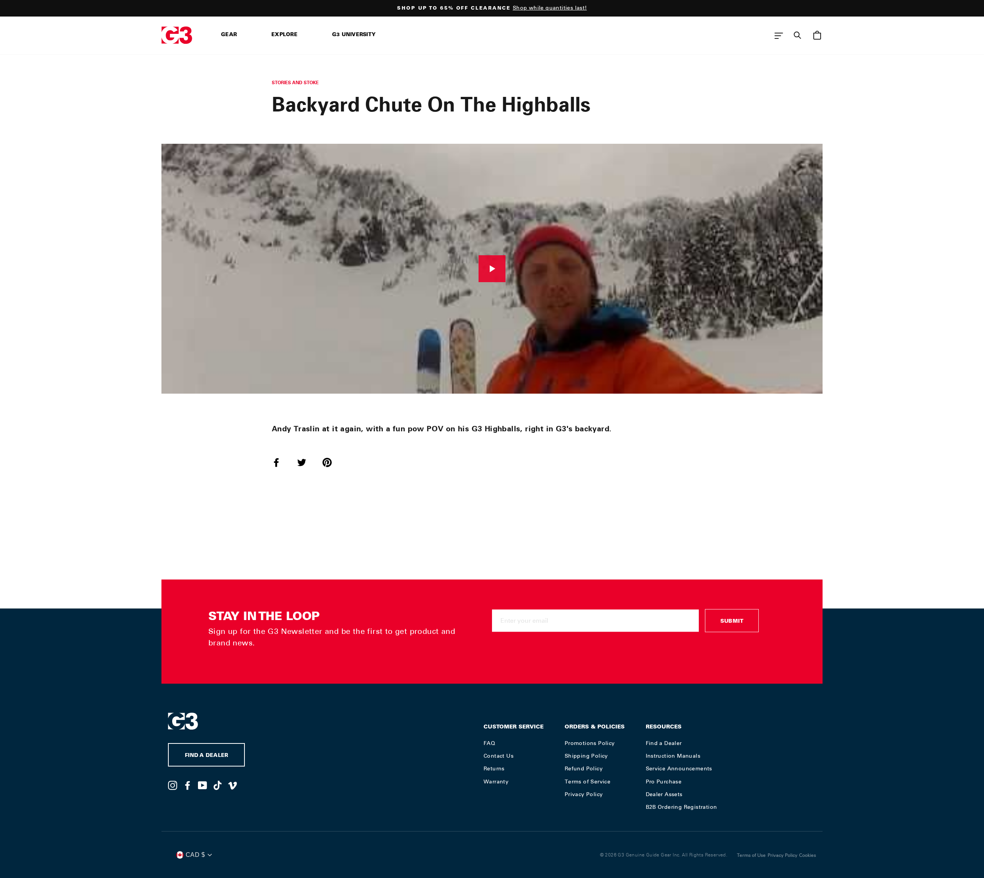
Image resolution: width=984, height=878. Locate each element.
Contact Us (499, 756)
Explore (284, 35)
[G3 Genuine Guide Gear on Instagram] (172, 785)
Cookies (807, 855)
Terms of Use (751, 855)
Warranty (496, 781)
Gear (229, 35)
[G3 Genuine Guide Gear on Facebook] (187, 785)
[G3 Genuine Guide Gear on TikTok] (217, 785)
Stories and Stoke (295, 82)
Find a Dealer (664, 743)
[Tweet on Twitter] (306, 462)
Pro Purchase (664, 781)
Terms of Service (587, 781)
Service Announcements (679, 768)
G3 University (354, 35)
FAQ (489, 743)
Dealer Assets (664, 794)
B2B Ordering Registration (681, 807)
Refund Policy (584, 768)
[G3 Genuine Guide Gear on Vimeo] (232, 785)
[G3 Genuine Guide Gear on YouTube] (202, 785)
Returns (494, 768)
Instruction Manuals (673, 756)
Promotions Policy (590, 743)
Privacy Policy (584, 794)
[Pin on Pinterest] (331, 462)
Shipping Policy (586, 756)
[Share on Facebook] (281, 462)
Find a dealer (206, 755)
